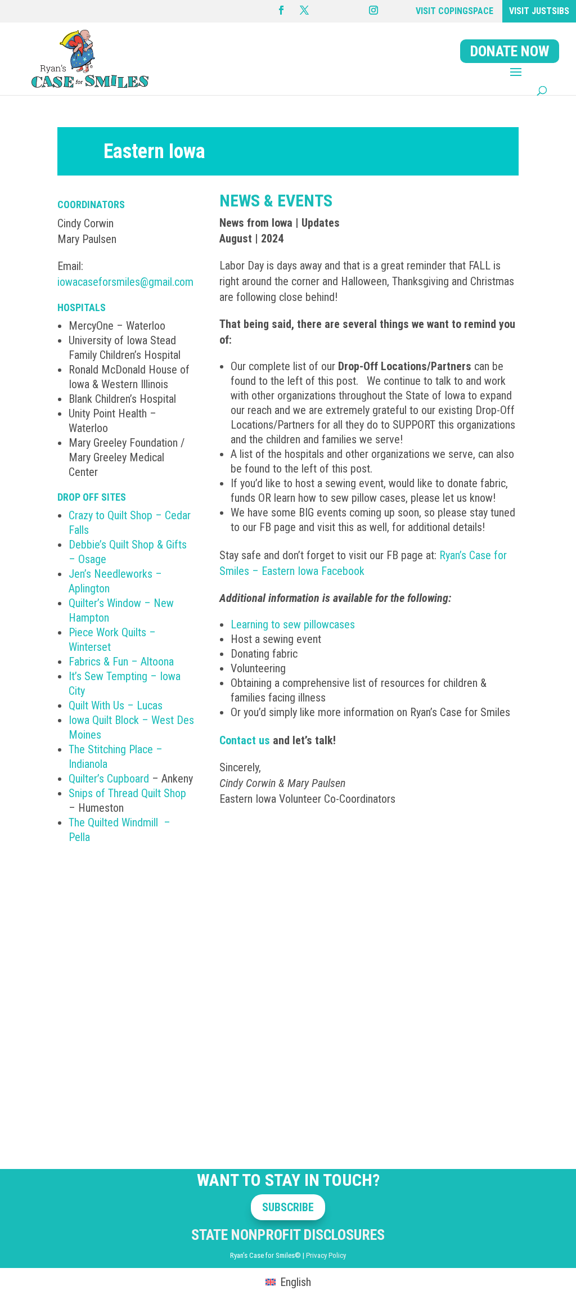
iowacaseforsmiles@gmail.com (125, 282)
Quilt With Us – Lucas (116, 705)
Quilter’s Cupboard (109, 778)
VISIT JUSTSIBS (539, 11)
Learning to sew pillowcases (293, 624)
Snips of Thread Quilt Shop (127, 793)
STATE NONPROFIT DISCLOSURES (288, 1234)
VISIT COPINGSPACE (454, 11)
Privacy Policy (326, 1255)
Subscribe (288, 1207)
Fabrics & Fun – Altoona (121, 661)
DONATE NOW (509, 51)
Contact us (244, 740)
